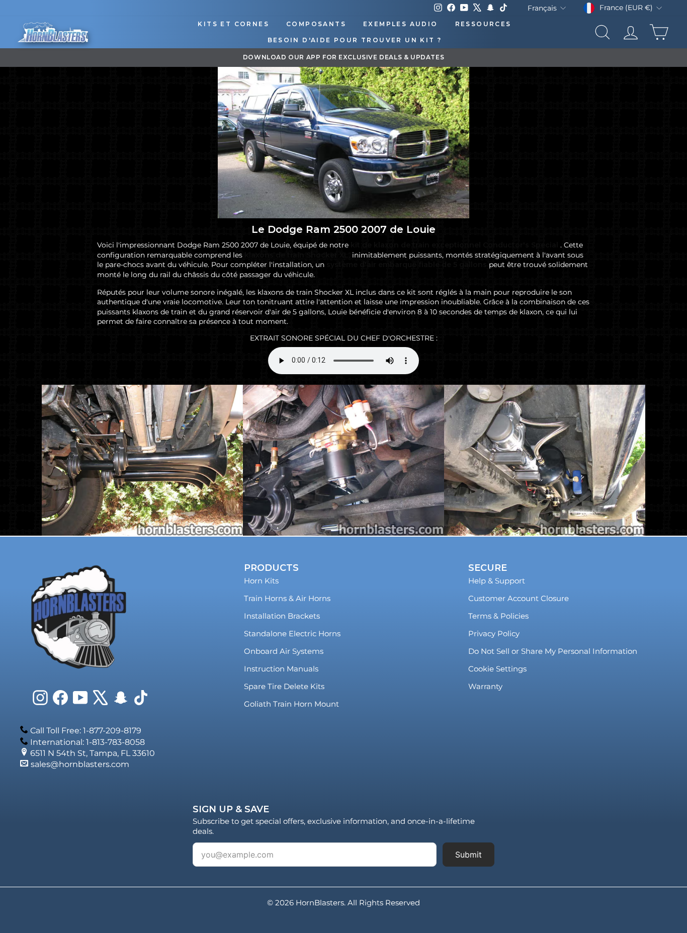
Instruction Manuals (281, 668)
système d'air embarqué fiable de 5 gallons (406, 264)
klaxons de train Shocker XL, (297, 255)
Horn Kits (261, 580)
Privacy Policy (494, 633)
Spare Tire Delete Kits (284, 686)
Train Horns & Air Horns (287, 598)
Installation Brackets (282, 616)
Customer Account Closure (518, 598)
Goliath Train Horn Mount (291, 704)
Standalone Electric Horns (292, 633)
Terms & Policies (498, 616)
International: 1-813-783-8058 (87, 742)
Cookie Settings (497, 668)
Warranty (485, 686)
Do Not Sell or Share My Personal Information (552, 651)
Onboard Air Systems (283, 651)
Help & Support (496, 580)
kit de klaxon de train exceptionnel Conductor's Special (454, 244)
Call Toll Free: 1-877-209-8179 (85, 730)
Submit (468, 855)
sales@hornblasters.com (80, 764)
